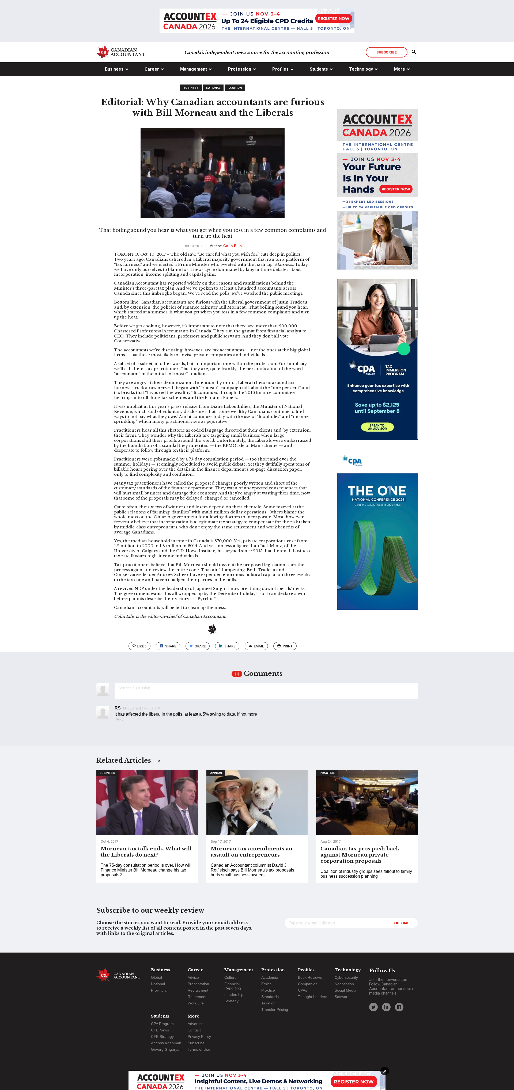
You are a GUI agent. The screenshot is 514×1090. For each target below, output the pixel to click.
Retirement (197, 997)
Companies (307, 984)
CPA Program (162, 1024)
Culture (230, 977)
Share (170, 646)
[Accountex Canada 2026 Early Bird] (257, 21)
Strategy (231, 1001)
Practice (327, 773)
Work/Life (196, 1003)
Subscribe (386, 52)
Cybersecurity (346, 977)
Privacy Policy (199, 1036)
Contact (194, 1030)
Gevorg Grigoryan (166, 1049)
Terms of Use (199, 1049)
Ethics (266, 984)
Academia (269, 977)
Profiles (280, 69)
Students (319, 69)
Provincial (159, 990)
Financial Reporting (232, 986)
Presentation (198, 984)
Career (152, 69)
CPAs (302, 990)
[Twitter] (373, 1007)
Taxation (235, 88)
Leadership (233, 994)
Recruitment (198, 990)
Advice (193, 977)
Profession (239, 69)
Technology (361, 69)
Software (342, 997)
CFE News (160, 1030)
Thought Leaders (312, 997)
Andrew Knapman (166, 1043)
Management (193, 69)
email (259, 646)
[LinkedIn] (386, 1007)
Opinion (216, 773)
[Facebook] (399, 1007)
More (399, 69)
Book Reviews (310, 977)
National (213, 88)
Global (156, 977)
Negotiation (344, 984)
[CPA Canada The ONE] (377, 534)
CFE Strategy (162, 1036)
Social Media (345, 990)
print (288, 646)
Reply (119, 719)
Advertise (195, 1024)
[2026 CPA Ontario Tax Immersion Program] (377, 364)
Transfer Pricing (274, 1009)
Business (114, 69)
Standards (270, 997)
